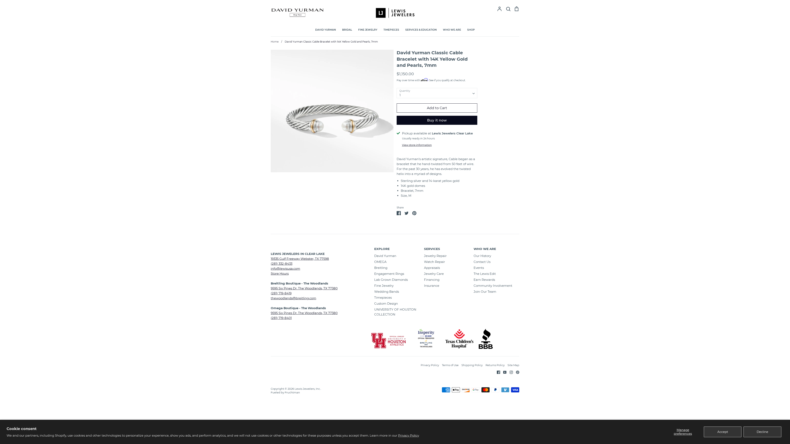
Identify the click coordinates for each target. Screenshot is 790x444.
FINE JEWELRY (367, 29)
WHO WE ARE (452, 29)
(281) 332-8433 (281, 264)
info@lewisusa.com (285, 269)
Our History (482, 256)
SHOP (471, 29)
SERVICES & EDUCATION (421, 29)
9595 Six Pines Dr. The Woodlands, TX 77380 (304, 288)
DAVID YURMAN (325, 29)
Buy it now (437, 120)
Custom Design (386, 303)
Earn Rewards (484, 280)
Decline (762, 432)
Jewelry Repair (435, 256)
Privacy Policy (408, 435)
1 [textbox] (400, 95)
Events (479, 268)
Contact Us (482, 262)
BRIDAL (347, 29)
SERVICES (432, 249)
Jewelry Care (434, 274)
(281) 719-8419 (281, 293)
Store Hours (280, 273)
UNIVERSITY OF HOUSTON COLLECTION (395, 312)
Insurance (431, 286)
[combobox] (437, 93)
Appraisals (432, 268)
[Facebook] (497, 372)
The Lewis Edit (485, 274)
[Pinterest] (516, 372)
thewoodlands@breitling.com (293, 298)
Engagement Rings (389, 274)
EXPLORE (382, 249)
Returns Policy (495, 365)
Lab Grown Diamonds (391, 280)
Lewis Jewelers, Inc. (308, 388)
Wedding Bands (386, 292)
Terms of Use (450, 365)
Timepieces (383, 297)
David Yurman (385, 256)
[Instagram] (510, 372)
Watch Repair (434, 262)
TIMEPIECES (391, 29)
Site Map (513, 365)
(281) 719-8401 (281, 318)
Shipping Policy (472, 365)
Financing (431, 280)
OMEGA (380, 262)
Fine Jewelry (384, 286)
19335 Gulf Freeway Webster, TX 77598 (300, 259)
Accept (722, 432)
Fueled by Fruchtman (285, 392)
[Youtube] (503, 372)
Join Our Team (485, 292)
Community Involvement (493, 286)
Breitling (380, 268)
